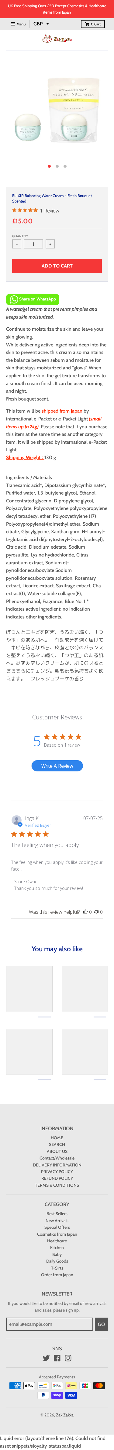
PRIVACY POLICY (57, 1171)
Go (101, 1324)
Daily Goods (57, 1261)
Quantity (20, 236)
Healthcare (57, 1241)
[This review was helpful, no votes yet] (85, 912)
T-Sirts (57, 1268)
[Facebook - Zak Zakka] (57, 1358)
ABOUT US (57, 1151)
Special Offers (57, 1227)
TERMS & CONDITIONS (57, 1185)
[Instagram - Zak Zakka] (68, 1358)
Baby (57, 1254)
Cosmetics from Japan (57, 1234)
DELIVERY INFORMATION (57, 1165)
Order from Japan (57, 1274)
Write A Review (57, 766)
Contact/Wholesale (57, 1158)
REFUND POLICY (57, 1178)
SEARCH (57, 1144)
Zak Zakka (65, 1415)
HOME (57, 1137)
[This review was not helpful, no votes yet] (96, 912)
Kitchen (57, 1247)
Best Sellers (57, 1213)
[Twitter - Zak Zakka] (46, 1358)
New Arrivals (57, 1220)
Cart (96, 24)
